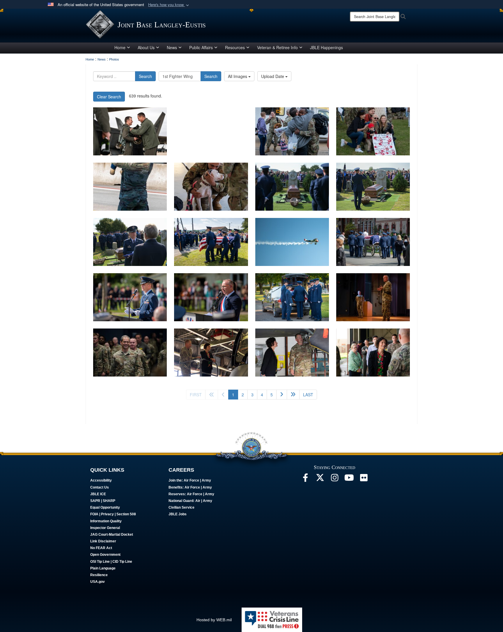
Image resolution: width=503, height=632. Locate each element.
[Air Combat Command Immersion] (373, 297)
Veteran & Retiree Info (277, 47)
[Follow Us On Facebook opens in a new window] (305, 479)
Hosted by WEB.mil (214, 619)
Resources (235, 47)
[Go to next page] (281, 395)
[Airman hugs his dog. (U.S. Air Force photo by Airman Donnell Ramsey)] (211, 187)
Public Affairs (201, 47)
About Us (146, 47)
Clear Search (109, 97)
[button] (169, 5)
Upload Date (273, 76)
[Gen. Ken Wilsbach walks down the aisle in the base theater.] (130, 353)
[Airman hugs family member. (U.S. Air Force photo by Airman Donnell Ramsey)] (292, 131)
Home (119, 47)
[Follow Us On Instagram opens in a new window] (334, 479)
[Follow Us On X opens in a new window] (320, 479)
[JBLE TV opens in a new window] (349, 479)
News (172, 47)
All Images (238, 76)
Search (145, 76)
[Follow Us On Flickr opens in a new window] (363, 479)
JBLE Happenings (326, 47)
